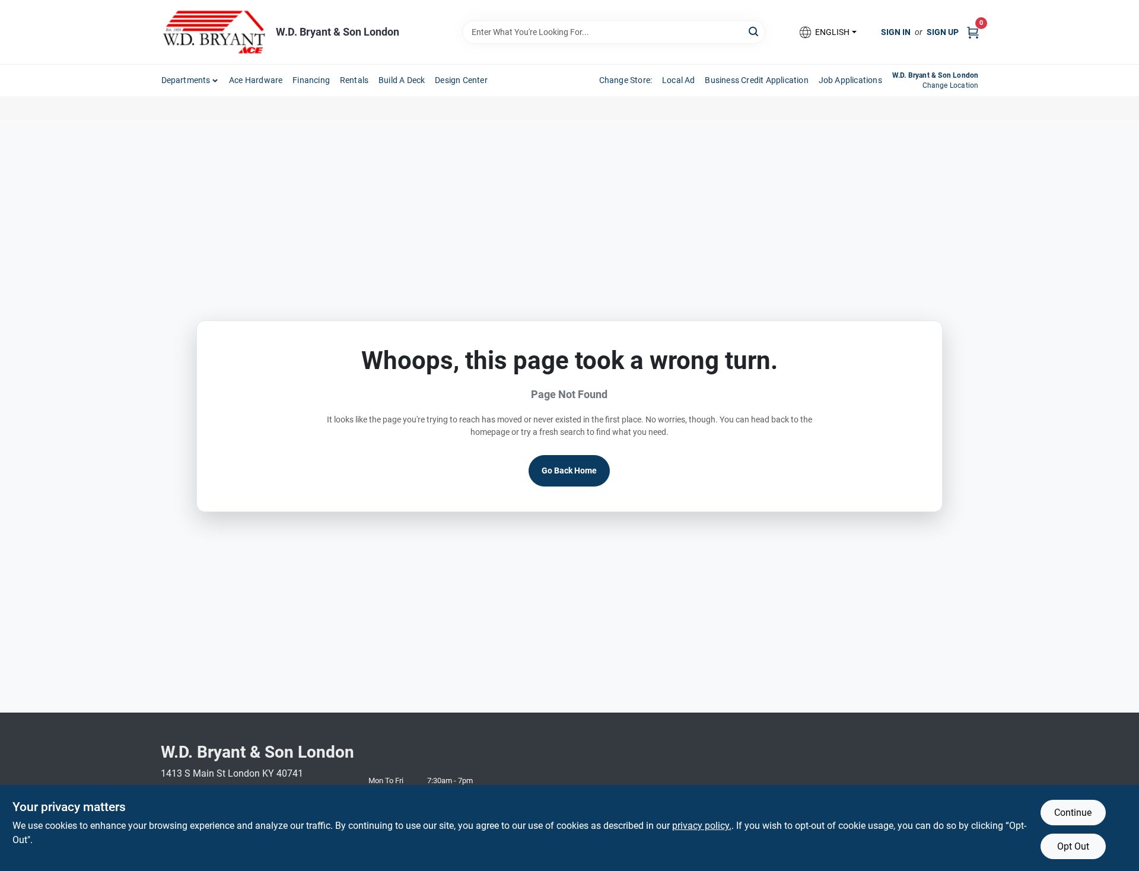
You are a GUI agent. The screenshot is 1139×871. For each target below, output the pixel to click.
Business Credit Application (756, 80)
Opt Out (1073, 846)
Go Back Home (569, 470)
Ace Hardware (255, 80)
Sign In (896, 32)
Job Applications (850, 80)
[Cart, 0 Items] (973, 32)
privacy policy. (701, 825)
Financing (311, 80)
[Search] (754, 31)
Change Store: (626, 80)
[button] (827, 32)
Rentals (354, 80)
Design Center (461, 80)
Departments (186, 80)
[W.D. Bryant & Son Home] (214, 32)
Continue (1073, 812)
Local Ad (678, 80)
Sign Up (943, 32)
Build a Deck (401, 80)
